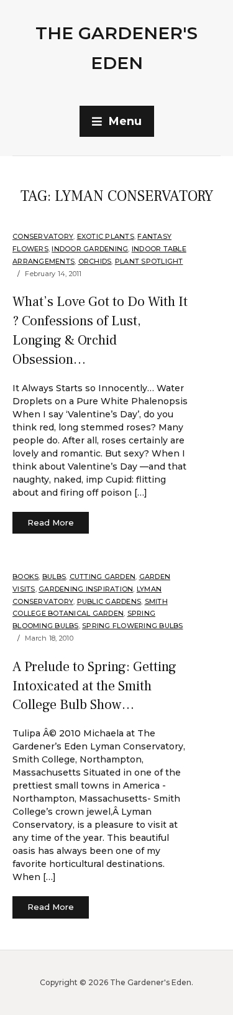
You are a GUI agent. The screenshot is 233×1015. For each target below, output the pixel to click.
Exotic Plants (105, 236)
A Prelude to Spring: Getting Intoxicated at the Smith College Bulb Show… (94, 686)
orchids (95, 261)
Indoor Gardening (90, 248)
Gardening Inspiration (86, 589)
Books (25, 576)
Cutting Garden (103, 576)
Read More (50, 522)
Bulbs (54, 576)
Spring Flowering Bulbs (132, 625)
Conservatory (42, 236)
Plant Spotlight (149, 261)
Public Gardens (109, 601)
